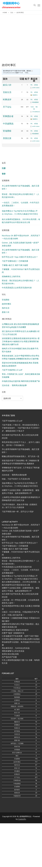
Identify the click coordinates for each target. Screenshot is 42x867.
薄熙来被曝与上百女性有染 (13, 651)
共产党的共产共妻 (9, 657)
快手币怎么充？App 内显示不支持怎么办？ (20, 257)
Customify (22, 819)
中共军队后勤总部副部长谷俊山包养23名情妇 (21, 639)
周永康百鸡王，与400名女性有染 (16, 648)
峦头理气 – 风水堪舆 (17, 719)
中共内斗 (17, 685)
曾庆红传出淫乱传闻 (10, 654)
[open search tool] (35, 5)
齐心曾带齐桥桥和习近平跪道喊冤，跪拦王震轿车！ (20, 187)
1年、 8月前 (34, 85)
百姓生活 (7, 92)
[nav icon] (39, 5)
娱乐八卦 (7, 85)
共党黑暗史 (17, 694)
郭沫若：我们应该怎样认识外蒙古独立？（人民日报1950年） (20, 195)
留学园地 (17, 731)
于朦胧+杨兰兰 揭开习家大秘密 (15, 265)
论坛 (11, 12)
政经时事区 (6, 304)
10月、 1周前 (24, 73)
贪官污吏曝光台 (17, 752)
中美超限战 (8, 123)
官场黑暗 (7, 131)
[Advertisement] (21, 41)
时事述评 (7, 99)
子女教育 (17, 716)
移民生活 (17, 737)
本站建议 (17, 771)
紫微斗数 (17, 740)
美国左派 (7, 138)
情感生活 (17, 728)
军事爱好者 (8, 116)
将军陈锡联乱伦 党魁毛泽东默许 (15, 630)
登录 (4, 174)
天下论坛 (7, 107)
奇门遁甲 (17, 709)
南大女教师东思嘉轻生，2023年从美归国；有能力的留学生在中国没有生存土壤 (21, 220)
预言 (17, 756)
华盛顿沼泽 (17, 796)
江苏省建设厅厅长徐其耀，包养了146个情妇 (20, 636)
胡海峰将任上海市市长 (11, 276)
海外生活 (5, 308)
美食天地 (17, 746)
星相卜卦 (5, 312)
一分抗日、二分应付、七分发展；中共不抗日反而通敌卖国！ (20, 204)
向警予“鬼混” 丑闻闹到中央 (13, 633)
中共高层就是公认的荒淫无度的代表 (17, 287)
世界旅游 (17, 682)
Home (5, 12)
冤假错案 (17, 697)
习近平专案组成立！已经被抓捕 (15, 261)
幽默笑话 (17, 722)
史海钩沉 (17, 700)
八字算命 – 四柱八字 (17, 691)
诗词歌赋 (17, 749)
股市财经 (17, 790)
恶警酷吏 (17, 725)
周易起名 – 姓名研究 (17, 706)
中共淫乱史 (17, 688)
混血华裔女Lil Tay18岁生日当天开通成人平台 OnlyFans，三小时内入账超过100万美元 (20, 212)
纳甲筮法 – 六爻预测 (17, 743)
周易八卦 (17, 703)
